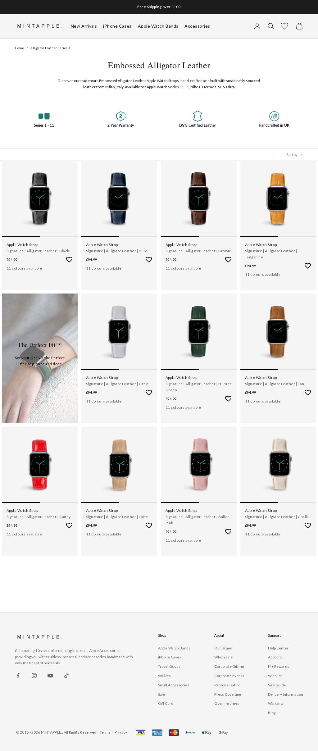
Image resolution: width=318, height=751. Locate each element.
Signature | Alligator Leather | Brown (198, 250)
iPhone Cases (169, 657)
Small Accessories (173, 685)
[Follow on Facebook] (18, 675)
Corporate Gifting (229, 666)
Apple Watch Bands (174, 648)
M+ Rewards (278, 666)
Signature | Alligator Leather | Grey (117, 383)
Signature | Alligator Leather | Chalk (276, 516)
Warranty (276, 703)
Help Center (278, 648)
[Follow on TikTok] (66, 675)
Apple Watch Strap (23, 244)
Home (19, 48)
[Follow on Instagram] (34, 675)
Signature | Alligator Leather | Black (38, 250)
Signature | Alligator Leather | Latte (117, 516)
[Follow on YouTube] (50, 675)
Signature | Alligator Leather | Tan (274, 383)
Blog (271, 712)
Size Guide (277, 685)
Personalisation (227, 685)
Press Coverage (227, 694)
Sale (161, 694)
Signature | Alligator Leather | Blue (116, 250)
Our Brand (223, 648)
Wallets (164, 675)
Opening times (226, 703)
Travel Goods (169, 666)
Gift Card (165, 703)
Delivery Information (285, 694)
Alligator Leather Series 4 (50, 48)
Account (275, 657)
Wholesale (223, 657)
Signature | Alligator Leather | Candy (39, 516)
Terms (105, 732)
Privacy (121, 732)
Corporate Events (229, 675)
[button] (284, 26)
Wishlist (275, 675)
